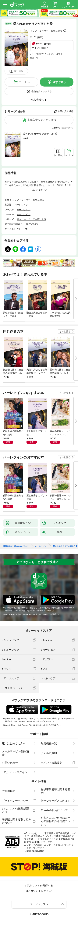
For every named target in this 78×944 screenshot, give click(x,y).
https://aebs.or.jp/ (35, 851)
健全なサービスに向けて (55, 800)
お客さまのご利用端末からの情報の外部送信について (55, 821)
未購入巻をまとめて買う (41, 119)
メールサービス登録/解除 (15, 753)
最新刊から (67, 128)
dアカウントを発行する (39, 885)
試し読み (18, 71)
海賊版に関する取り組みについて (16, 821)
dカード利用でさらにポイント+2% (45, 54)
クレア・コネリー (39, 31)
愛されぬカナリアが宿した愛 (40, 133)
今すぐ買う (59, 82)
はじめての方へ (16, 743)
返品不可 (34, 58)
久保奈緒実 (56, 31)
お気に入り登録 (65, 111)
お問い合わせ (10, 762)
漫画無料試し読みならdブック (16, 546)
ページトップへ (39, 904)
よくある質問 (49, 753)
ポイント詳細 (39, 47)
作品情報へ (37, 99)
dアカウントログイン (14, 772)
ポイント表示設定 (51, 762)
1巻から (56, 128)
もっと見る (65, 331)
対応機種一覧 (49, 743)
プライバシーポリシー (15, 800)
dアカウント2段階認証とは (15, 810)
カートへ (24, 82)
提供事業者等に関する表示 (55, 791)
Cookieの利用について (54, 810)
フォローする (65, 31)
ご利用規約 (8, 791)
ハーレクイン (21, 204)
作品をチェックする (41, 91)
